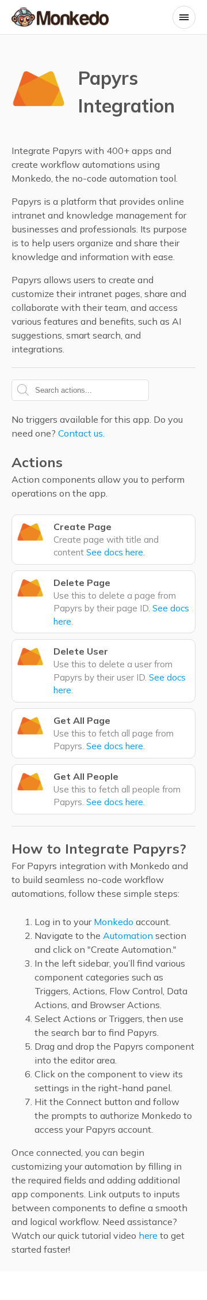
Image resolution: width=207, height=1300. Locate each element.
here (148, 1235)
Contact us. (81, 433)
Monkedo (113, 921)
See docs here (114, 552)
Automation (128, 935)
